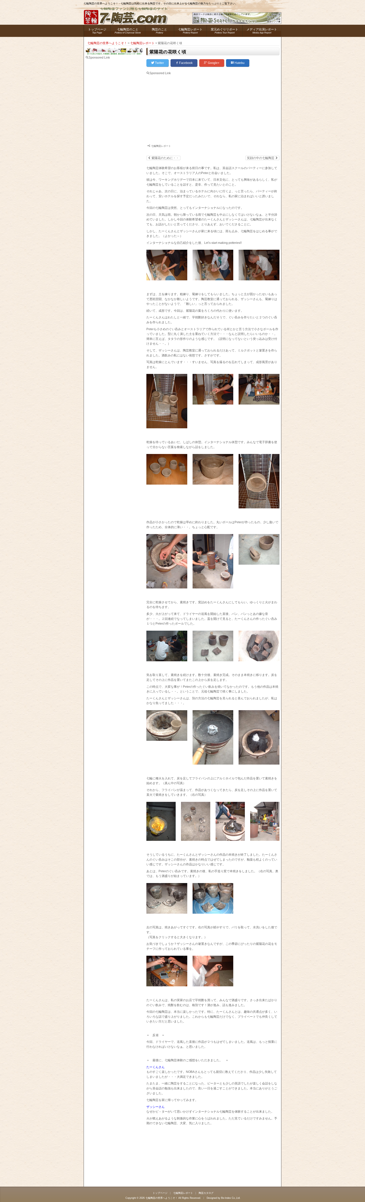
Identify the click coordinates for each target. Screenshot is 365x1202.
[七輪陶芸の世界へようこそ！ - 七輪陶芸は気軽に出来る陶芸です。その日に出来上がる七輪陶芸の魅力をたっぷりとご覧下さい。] (126, 12)
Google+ (213, 62)
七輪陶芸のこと (128, 31)
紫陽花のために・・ (163, 158)
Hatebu (239, 62)
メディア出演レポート (262, 31)
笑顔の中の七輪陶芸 (262, 158)
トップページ (97, 31)
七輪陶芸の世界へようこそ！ (161, 1197)
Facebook (185, 62)
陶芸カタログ (206, 1193)
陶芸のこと (159, 31)
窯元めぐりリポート (224, 31)
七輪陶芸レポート (190, 31)
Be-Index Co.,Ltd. (230, 1197)
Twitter (159, 62)
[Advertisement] (178, 106)
